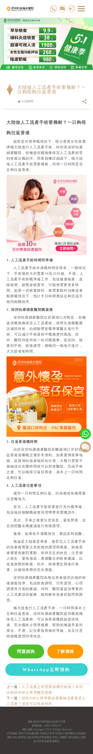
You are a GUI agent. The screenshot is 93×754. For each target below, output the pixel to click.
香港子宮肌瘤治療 (28, 733)
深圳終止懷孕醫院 (65, 733)
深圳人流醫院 (59, 737)
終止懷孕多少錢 (22, 737)
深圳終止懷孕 (46, 733)
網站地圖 (27, 729)
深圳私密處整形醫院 (48, 741)
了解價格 (65, 651)
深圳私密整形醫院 (41, 737)
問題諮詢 (26, 651)
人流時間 (27, 101)
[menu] (81, 8)
